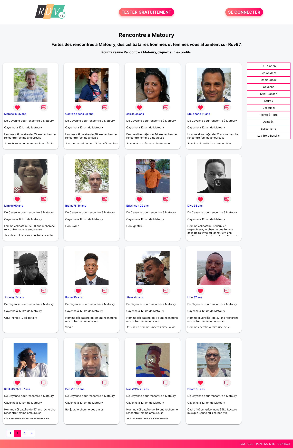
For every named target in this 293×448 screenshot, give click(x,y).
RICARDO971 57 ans (17, 389)
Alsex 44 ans (134, 297)
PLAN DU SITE (265, 443)
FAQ (242, 443)
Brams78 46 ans (75, 205)
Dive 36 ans (195, 205)
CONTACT (283, 443)
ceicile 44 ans (135, 114)
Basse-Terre (268, 128)
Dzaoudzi (268, 107)
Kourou (268, 100)
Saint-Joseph (268, 93)
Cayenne (268, 87)
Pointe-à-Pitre (269, 114)
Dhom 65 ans (196, 389)
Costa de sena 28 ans (79, 114)
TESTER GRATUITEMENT (146, 12)
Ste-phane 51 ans (198, 114)
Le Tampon (268, 66)
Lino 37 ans (194, 297)
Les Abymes (268, 73)
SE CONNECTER (244, 12)
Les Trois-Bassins (268, 135)
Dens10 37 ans (74, 389)
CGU (250, 443)
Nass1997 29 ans (137, 389)
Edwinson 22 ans (137, 205)
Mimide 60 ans (13, 205)
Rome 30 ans (73, 297)
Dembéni (268, 121)
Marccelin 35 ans (15, 114)
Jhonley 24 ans (14, 297)
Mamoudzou (269, 80)
